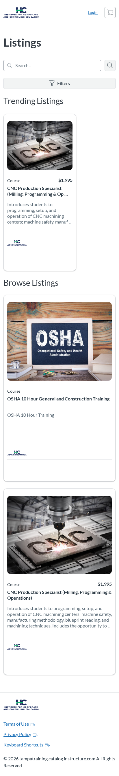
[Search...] (52, 65)
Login (93, 12)
